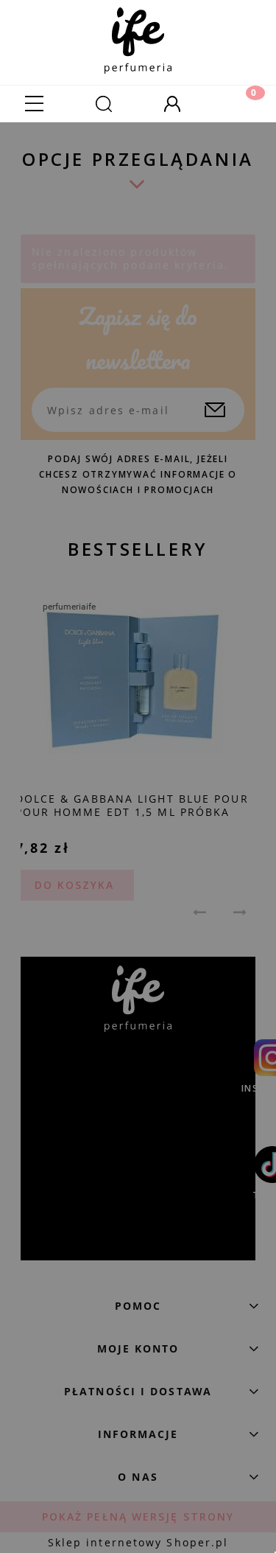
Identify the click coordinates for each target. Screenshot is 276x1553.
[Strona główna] (138, 37)
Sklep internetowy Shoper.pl (138, 1542)
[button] (34, 103)
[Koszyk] (241, 103)
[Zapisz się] (214, 410)
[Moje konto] (173, 103)
